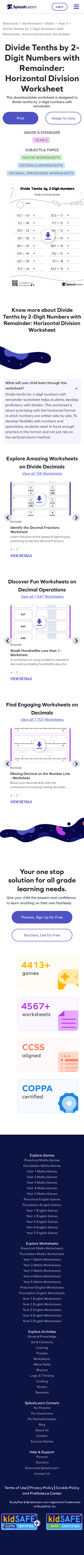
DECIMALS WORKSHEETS (41, 165)
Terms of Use (16, 1488)
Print (20, 118)
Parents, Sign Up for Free (42, 917)
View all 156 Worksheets (42, 473)
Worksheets (31, 23)
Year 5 (63, 23)
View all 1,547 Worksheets (42, 596)
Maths (50, 23)
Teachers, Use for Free (42, 935)
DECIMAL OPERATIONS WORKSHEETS (41, 173)
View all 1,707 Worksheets (42, 719)
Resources (11, 23)
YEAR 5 (41, 140)
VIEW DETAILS (21, 555)
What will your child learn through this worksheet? (36, 385)
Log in (59, 6)
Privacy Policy (41, 1488)
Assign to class (63, 118)
